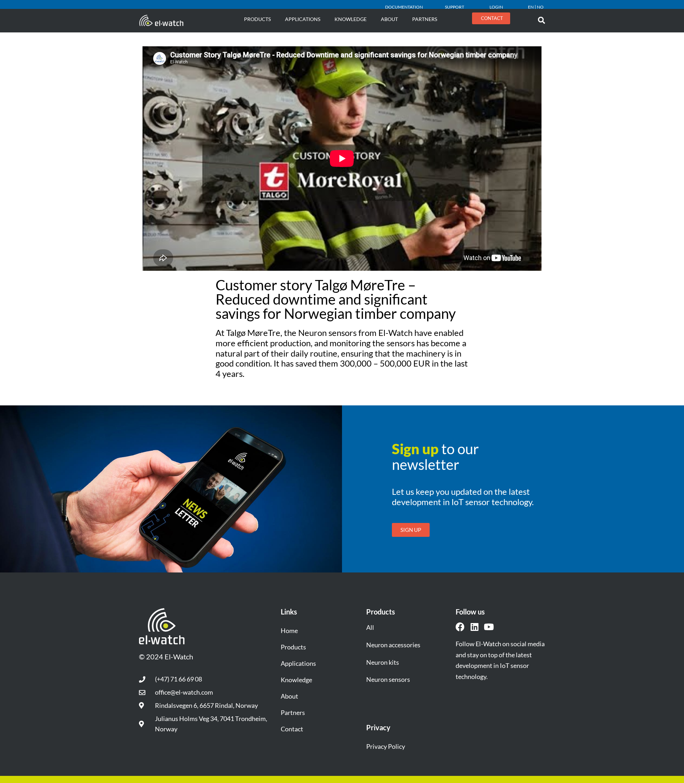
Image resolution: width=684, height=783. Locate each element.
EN (531, 7)
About (289, 696)
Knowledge (351, 19)
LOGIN (496, 7)
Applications (302, 19)
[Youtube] (488, 626)
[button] (541, 20)
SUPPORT (454, 7)
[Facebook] (460, 626)
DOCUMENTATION (404, 7)
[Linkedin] (474, 626)
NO (540, 7)
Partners (424, 19)
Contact (292, 729)
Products (257, 19)
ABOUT (389, 19)
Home (289, 630)
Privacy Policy (385, 746)
